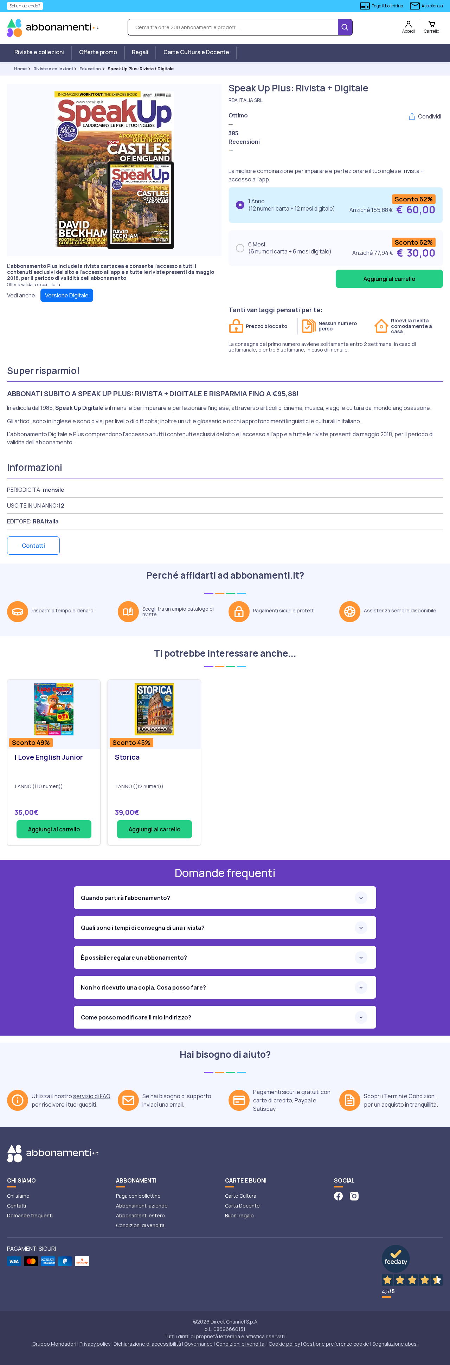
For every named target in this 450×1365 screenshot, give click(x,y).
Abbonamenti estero (140, 1215)
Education (90, 69)
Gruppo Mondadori (54, 1343)
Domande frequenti (30, 1215)
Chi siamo (18, 1195)
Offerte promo (98, 52)
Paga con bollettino (138, 1195)
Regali (140, 52)
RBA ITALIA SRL (246, 100)
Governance (198, 1343)
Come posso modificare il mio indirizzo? (136, 1017)
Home (20, 69)
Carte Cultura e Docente (196, 52)
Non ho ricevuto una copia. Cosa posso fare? (143, 987)
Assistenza (432, 6)
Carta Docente (242, 1205)
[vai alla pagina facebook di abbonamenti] (338, 1195)
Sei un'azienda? (24, 6)
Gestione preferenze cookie (336, 1343)
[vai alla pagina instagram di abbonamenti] (354, 1195)
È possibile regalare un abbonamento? (134, 957)
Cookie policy (284, 1343)
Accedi (408, 31)
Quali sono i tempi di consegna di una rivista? (143, 928)
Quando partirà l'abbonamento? (125, 898)
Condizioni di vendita (140, 1225)
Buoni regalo (239, 1215)
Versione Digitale (67, 295)
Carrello (431, 31)
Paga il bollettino (387, 6)
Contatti (33, 545)
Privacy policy (94, 1343)
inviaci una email (162, 1104)
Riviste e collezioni (39, 52)
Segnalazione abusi (395, 1343)
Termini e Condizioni (410, 1096)
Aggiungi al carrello (54, 829)
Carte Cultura (240, 1195)
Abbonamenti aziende (142, 1205)
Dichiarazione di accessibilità (147, 1343)
